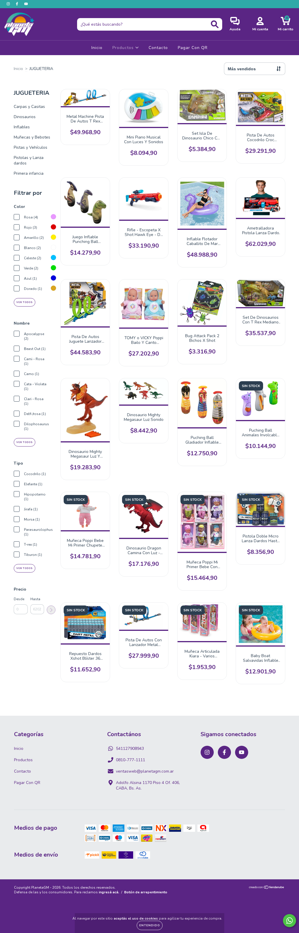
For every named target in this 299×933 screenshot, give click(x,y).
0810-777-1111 (130, 760)
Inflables (22, 127)
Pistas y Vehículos (30, 147)
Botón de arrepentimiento (145, 892)
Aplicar (51, 609)
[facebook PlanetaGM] (17, 4)
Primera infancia (29, 173)
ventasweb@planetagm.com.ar (145, 771)
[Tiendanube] (266, 888)
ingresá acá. (109, 892)
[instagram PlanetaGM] (8, 4)
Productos (123, 47)
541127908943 (130, 748)
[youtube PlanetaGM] (26, 4)
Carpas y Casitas (29, 106)
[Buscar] (215, 24)
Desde (19, 599)
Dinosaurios (25, 117)
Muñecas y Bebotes (32, 137)
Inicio (96, 47)
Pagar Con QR (193, 47)
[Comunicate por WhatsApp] (289, 920)
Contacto (158, 47)
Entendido (149, 925)
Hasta (35, 599)
